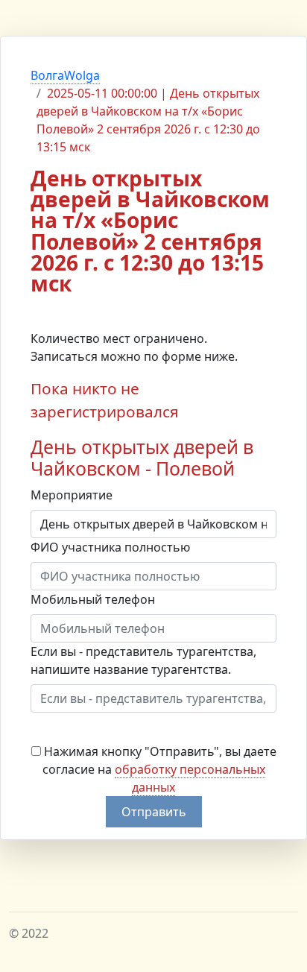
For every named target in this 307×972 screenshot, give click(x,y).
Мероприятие (72, 495)
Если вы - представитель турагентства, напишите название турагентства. (143, 660)
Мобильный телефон (93, 599)
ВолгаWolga (65, 75)
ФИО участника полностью (110, 547)
